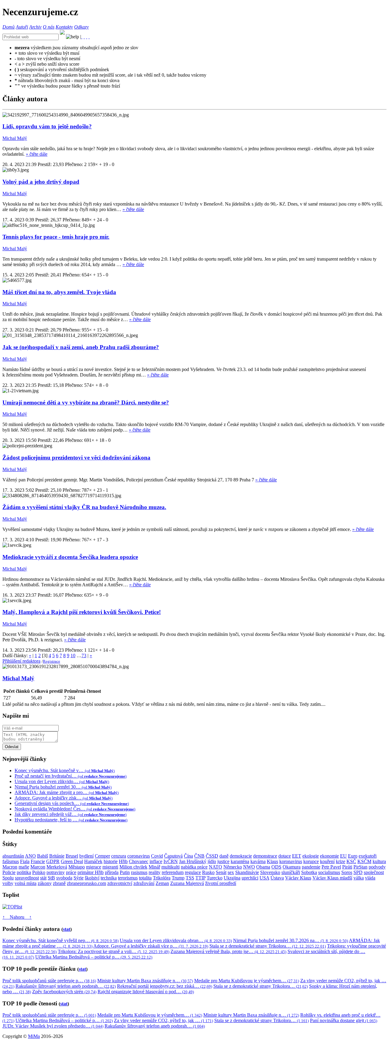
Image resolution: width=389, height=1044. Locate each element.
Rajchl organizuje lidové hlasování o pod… (146, 991)
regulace (193, 872)
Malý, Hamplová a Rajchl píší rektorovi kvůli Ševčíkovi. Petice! (81, 612)
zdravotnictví (119, 883)
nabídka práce (194, 866)
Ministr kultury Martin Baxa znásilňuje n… (145, 980)
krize (340, 861)
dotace (284, 855)
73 (83, 655)
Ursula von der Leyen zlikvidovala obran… (176, 940)
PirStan (360, 866)
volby (7, 883)
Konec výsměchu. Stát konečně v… (65, 770)
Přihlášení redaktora (21, 661)
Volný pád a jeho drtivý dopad (40, 182)
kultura (379, 861)
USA (264, 877)
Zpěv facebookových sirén (64, 991)
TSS (190, 877)
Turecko (214, 877)
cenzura (118, 855)
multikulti (170, 866)
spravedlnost (27, 877)
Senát (221, 872)
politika (24, 872)
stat (66, 929)
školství (92, 877)
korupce (311, 861)
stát (43, 877)
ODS (276, 866)
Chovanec (138, 861)
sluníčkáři (290, 872)
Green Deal (72, 861)
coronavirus (138, 855)
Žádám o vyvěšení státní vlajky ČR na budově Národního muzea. (84, 507)
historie (111, 861)
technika (109, 877)
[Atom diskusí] (89, 36)
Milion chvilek (133, 866)
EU (343, 855)
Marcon (37, 866)
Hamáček (93, 861)
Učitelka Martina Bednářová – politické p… (93, 956)
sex (231, 872)
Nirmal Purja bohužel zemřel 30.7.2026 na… (290, 940)
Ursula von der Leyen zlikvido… (62, 781)
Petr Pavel (331, 866)
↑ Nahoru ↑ (17, 917)
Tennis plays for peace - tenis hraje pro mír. (55, 237)
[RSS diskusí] (86, 36)
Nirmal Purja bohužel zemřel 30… (63, 786)
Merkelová (56, 866)
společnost (374, 872)
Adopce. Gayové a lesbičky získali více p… (150, 946)
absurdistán (13, 855)
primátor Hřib (90, 872)
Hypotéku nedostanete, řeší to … (71, 819)
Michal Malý (14, 138)
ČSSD (212, 855)
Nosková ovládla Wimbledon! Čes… (75, 808)
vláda (370, 877)
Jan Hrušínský (192, 861)
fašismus (10, 861)
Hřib (123, 861)
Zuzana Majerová (187, 883)
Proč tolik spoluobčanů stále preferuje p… (49, 980)
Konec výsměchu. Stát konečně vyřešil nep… (60, 940)
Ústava (277, 877)
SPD (358, 872)
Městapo (76, 866)
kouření (327, 861)
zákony (45, 883)
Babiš (42, 855)
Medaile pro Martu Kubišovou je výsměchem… (246, 980)
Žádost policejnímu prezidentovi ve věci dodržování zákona (76, 457)
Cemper (102, 855)
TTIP (200, 877)
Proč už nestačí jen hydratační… (70, 776)
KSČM (364, 861)
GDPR (53, 861)
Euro (352, 855)
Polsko (38, 872)
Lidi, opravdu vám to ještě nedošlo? (47, 126)
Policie (8, 872)
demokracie (241, 855)
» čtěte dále (36, 154)
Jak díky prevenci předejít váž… (70, 814)
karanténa (240, 861)
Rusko (208, 872)
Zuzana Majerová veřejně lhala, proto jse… (228, 951)
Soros (346, 872)
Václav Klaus (298, 877)
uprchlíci (250, 877)
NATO (215, 866)
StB (51, 877)
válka (358, 877)
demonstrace (265, 855)
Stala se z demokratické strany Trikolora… (267, 946)
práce (71, 872)
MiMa (34, 1036)
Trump (178, 877)
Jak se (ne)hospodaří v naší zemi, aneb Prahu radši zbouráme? (80, 347)
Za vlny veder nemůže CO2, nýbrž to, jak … (163, 1020)
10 (73, 655)
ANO (30, 855)
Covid (157, 855)
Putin (125, 872)
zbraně (59, 883)
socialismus (329, 872)
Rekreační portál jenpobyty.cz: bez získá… (164, 986)
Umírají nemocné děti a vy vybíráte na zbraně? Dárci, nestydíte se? (85, 402)
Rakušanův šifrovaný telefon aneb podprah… (65, 986)
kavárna (258, 861)
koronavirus (290, 861)
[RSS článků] (81, 36)
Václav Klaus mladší (332, 877)
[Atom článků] (84, 36)
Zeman (162, 883)
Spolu (8, 877)
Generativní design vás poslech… (72, 803)
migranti (110, 866)
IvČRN (171, 861)
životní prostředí (220, 883)
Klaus (272, 861)
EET (296, 855)
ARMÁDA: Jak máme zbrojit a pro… (67, 792)
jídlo (212, 861)
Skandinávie (247, 872)
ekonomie (329, 855)
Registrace (51, 661)
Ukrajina (232, 877)
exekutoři (368, 855)
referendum (173, 872)
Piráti (347, 866)
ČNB (199, 855)
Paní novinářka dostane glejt (343, 1020)
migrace (93, 866)
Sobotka (309, 872)
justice (223, 861)
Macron (9, 866)
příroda (112, 872)
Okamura (292, 866)
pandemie (311, 866)
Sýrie (79, 877)
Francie (38, 861)
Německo (232, 866)
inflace (156, 861)
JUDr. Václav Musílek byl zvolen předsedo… (52, 1025)
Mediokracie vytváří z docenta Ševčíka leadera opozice (70, 557)
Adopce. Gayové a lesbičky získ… (63, 797)
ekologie (310, 855)
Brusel (72, 855)
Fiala (24, 861)
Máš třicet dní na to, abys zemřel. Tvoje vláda (59, 292)
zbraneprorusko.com (86, 883)
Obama (263, 866)
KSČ (351, 861)
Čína (188, 855)
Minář (154, 866)
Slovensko (270, 872)
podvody (377, 866)
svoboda (64, 877)
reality (154, 872)
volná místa (25, 883)
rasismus (139, 872)
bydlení (86, 855)
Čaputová (173, 855)
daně (224, 855)
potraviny (55, 872)
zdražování (143, 883)
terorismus (128, 877)
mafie (24, 866)
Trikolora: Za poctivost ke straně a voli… (113, 951)
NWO (249, 866)
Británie (56, 855)
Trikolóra (161, 877)
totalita (145, 877)
